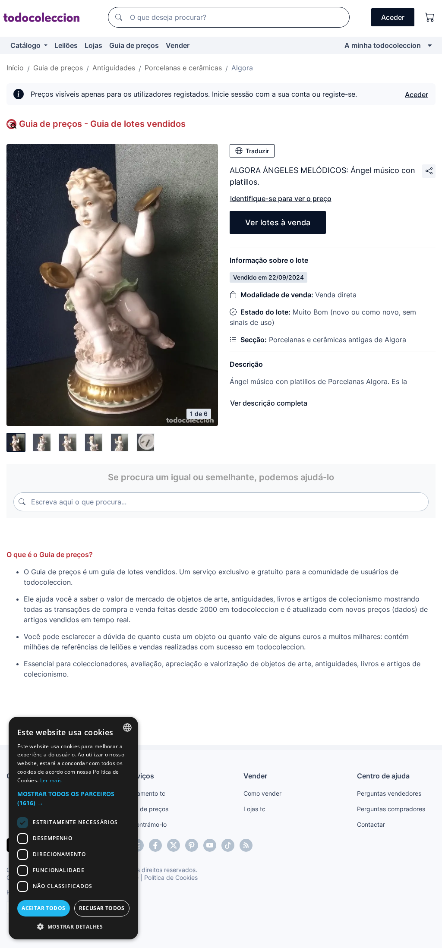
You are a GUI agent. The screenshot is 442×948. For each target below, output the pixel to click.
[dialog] (73, 828)
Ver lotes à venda (277, 222)
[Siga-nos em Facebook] (155, 845)
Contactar (371, 824)
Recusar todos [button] (102, 908)
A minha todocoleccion (382, 45)
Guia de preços (134, 45)
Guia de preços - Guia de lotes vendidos (102, 124)
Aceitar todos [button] (43, 908)
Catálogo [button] (26, 45)
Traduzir (257, 150)
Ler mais (51, 780)
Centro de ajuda (383, 776)
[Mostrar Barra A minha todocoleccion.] (429, 45)
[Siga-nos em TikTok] (227, 845)
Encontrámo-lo (146, 824)
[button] (73, 798)
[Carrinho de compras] (430, 17)
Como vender (262, 793)
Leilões (66, 45)
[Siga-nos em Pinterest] (191, 845)
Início (15, 67)
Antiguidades (113, 67)
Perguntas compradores (391, 809)
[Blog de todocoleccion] (246, 845)
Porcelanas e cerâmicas (183, 67)
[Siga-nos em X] (173, 845)
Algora (242, 67)
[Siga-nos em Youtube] (209, 845)
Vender (177, 45)
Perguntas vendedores (389, 793)
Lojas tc (254, 809)
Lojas (93, 45)
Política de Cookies (171, 877)
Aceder (416, 94)
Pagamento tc (145, 793)
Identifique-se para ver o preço (281, 198)
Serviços (140, 776)
